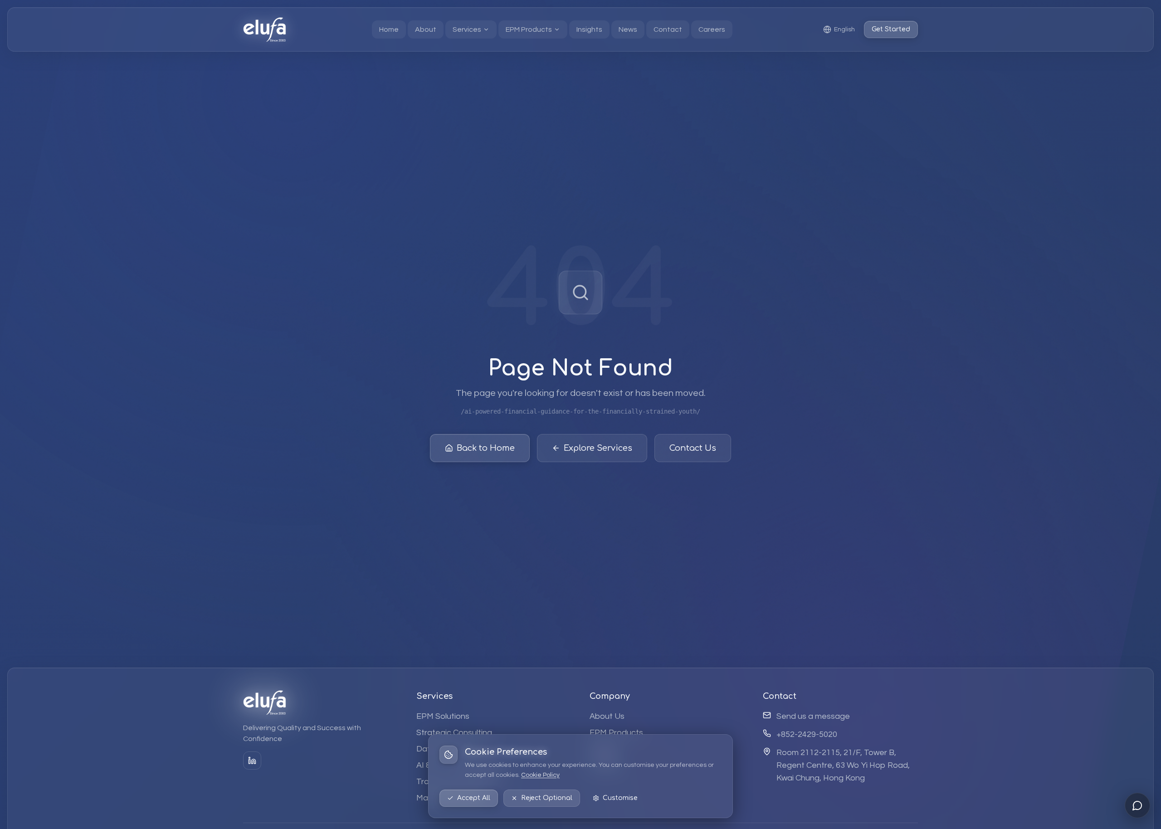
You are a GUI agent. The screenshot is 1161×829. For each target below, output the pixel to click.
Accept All (473, 798)
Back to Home (486, 448)
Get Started (891, 29)
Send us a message (813, 716)
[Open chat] (1137, 805)
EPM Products (616, 732)
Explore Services (598, 448)
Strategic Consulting (454, 732)
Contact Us (692, 448)
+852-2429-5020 (806, 734)
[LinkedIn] (252, 760)
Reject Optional (546, 798)
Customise (620, 798)
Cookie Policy (540, 775)
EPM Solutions (442, 716)
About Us (607, 716)
